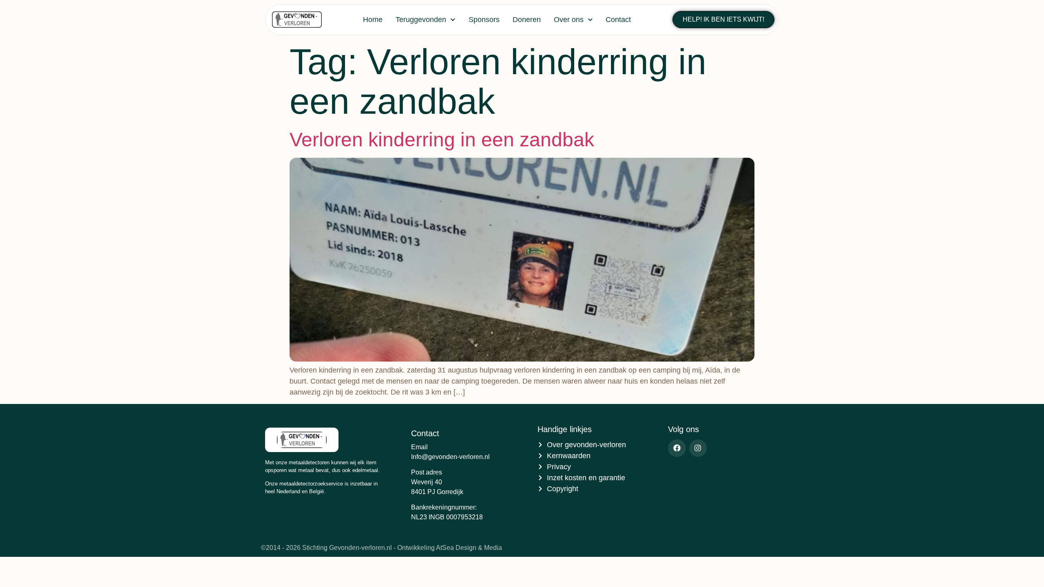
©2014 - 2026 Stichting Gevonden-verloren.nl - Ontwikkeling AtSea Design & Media (381, 547)
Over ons (569, 19)
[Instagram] (698, 448)
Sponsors (484, 19)
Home (373, 19)
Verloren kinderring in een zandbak (442, 139)
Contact (618, 19)
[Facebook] (677, 448)
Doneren (527, 19)
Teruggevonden (421, 19)
